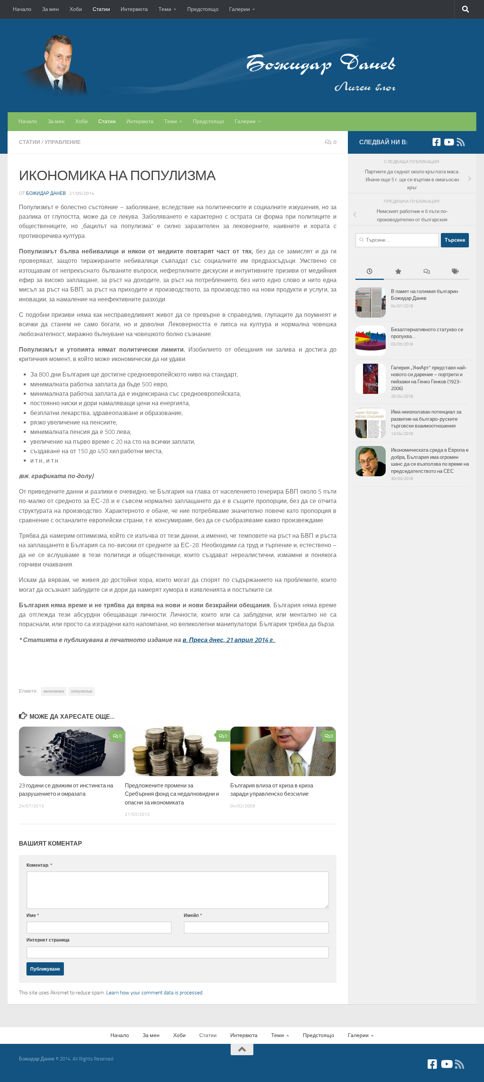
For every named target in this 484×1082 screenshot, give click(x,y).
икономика (53, 691)
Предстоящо (203, 9)
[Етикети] (455, 272)
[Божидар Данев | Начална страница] (208, 65)
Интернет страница (48, 940)
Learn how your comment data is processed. (154, 992)
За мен (50, 9)
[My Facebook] (436, 142)
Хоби (76, 9)
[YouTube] (448, 142)
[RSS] (460, 142)
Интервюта (134, 9)
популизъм (81, 691)
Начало (22, 9)
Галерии (239, 9)
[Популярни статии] (398, 272)
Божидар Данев (46, 193)
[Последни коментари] (426, 272)
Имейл (193, 915)
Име (32, 915)
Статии (101, 9)
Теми (164, 9)
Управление (63, 142)
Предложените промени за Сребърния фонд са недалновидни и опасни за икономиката (172, 794)
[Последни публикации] (369, 272)
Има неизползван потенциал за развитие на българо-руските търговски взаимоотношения (426, 419)
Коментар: (39, 865)
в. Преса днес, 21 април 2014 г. (228, 640)
